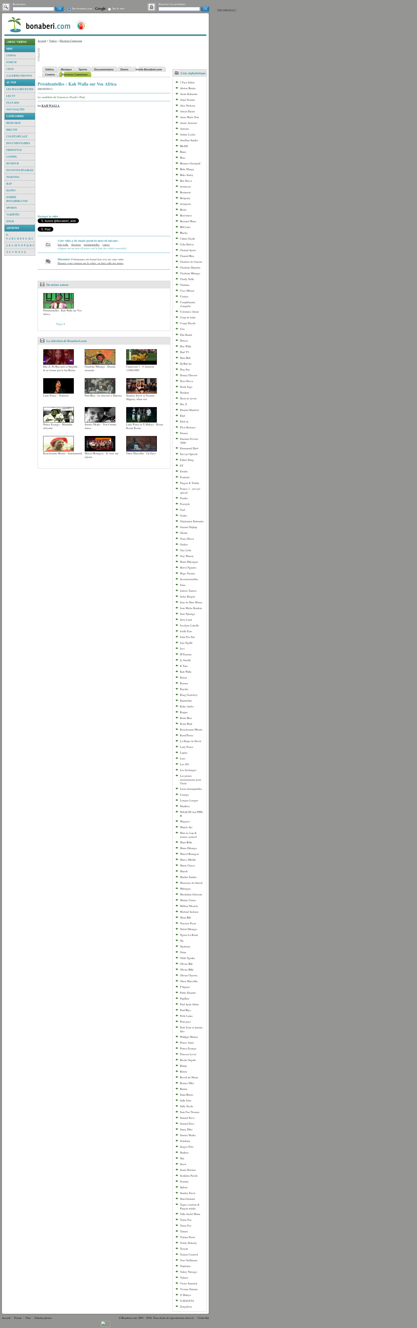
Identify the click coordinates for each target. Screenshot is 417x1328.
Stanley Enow (187, 1193)
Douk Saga (186, 387)
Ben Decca (186, 180)
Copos (11, 55)
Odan (183, 952)
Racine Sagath (188, 1060)
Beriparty (185, 198)
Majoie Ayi (186, 827)
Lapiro (184, 752)
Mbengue (185, 888)
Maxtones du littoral (191, 883)
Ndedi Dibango (188, 929)
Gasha (183, 515)
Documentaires (18, 143)
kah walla (63, 244)
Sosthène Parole (189, 1175)
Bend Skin (13, 123)
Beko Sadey (186, 175)
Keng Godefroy (189, 695)
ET (181, 465)
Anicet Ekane (187, 111)
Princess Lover (188, 1054)
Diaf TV (184, 352)
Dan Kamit (186, 334)
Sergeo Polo (187, 1146)
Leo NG (184, 764)
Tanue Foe (186, 1219)
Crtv (182, 329)
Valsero (184, 1277)
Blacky (184, 233)
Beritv (183, 209)
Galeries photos (19, 76)
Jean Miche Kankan (191, 608)
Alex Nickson (187, 105)
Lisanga (184, 794)
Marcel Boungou (189, 854)
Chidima (184, 285)
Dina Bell (185, 358)
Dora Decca (186, 381)
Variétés (12, 214)
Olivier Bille (187, 969)
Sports (11, 208)
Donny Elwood (188, 375)
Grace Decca (187, 538)
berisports (185, 204)
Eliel (182, 415)
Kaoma (184, 683)
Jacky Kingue (187, 596)
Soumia (184, 1181)
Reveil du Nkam (189, 1077)
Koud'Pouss (186, 735)
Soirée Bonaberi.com (17, 199)
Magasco (185, 821)
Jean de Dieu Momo (191, 602)
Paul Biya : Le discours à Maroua (103, 395)
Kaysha (184, 689)
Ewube (184, 471)
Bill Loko (185, 227)
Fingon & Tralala (189, 483)
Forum (11, 62)
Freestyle (14, 150)
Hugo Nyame (187, 573)
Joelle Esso (186, 631)
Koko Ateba (187, 706)
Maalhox (185, 806)
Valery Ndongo (188, 1272)
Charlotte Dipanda (190, 267)
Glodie (184, 533)
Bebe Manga (187, 169)
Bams (183, 152)
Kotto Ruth (186, 723)
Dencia (184, 340)
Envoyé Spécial (188, 454)
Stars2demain (187, 1199)
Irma (182, 585)
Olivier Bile (186, 964)
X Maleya (185, 1295)
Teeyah (184, 1248)
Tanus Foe (185, 1225)
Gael (182, 509)
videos (106, 244)
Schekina (185, 1141)
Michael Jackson (189, 911)
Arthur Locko (187, 134)
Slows (10, 190)
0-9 (7, 237)
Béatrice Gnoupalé (190, 163)
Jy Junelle (185, 660)
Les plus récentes (19, 89)
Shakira (184, 1152)
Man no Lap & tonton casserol (188, 834)
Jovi (182, 648)
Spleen (184, 1187)
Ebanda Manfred (189, 410)
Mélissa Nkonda (189, 906)
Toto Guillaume (188, 1260)
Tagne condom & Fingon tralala (190, 1206)
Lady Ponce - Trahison (56, 395)
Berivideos (186, 215)
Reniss (183, 1071)
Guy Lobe (185, 550)
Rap (9, 184)
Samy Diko (186, 1129)
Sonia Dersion (188, 1170)
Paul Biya (185, 1010)
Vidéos (53, 40)
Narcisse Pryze (188, 923)
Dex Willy (185, 346)
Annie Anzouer (188, 123)
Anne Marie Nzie (189, 117)
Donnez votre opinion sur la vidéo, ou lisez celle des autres (90, 263)
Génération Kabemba (192, 521)
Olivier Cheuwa (188, 975)
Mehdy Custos (188, 900)
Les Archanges (188, 770)
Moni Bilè (185, 917)
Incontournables (19, 170)
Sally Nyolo (186, 1106)
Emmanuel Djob (189, 448)
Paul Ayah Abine (189, 1004)
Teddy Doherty (188, 1243)
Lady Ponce (186, 747)
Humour (12, 163)
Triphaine (185, 1266)
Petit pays (185, 1021)
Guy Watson (187, 556)
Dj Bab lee (186, 363)
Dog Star (185, 369)
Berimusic (185, 192)
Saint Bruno (186, 1094)
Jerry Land (186, 619)
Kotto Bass (186, 718)
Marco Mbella (188, 859)
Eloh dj (184, 421)
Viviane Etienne (189, 1289)
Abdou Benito (188, 88)
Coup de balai (187, 317)
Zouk (10, 221)
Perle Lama (186, 1016)
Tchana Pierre (187, 1237)
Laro (182, 758)
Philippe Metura (189, 1037)
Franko (184, 498)
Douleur (184, 392)
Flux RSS (12, 103)
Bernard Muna (188, 221)
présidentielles (91, 244)
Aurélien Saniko (189, 140)
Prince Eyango (188, 1048)
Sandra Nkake (188, 1135)
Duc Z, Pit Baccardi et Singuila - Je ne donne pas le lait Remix (61, 368)
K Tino (184, 666)
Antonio (184, 128)
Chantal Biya (187, 256)
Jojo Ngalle (186, 642)
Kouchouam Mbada (191, 729)
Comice (184, 296)
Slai (182, 1158)
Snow (183, 1164)
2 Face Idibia (187, 82)
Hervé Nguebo (188, 567)
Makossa (13, 177)
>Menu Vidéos (16, 42)
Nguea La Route (189, 935)
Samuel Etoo (187, 1123)
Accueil (42, 40)
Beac (182, 157)
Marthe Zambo (188, 877)
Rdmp (183, 1065)
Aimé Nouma (187, 99)
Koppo (184, 712)
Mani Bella (186, 842)
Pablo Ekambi (188, 992)
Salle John (185, 1100)
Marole (184, 871)
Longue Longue (189, 800)
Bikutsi (11, 130)
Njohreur (185, 946)
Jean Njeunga (187, 614)
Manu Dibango (188, 848)
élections (76, 244)
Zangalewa (186, 1306)
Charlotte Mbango (190, 273)
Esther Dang (187, 460)
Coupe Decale (187, 323)
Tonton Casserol (189, 1254)
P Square (185, 987)
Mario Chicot (187, 865)
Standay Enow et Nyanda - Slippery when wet (141, 397)
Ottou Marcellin (189, 981)
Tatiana (184, 1231)
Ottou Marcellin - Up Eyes (141, 453)
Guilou (184, 544)
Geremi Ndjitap (188, 527)
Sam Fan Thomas (189, 1112)
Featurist (184, 477)
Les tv (10, 96)
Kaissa (183, 677)
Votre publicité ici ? (226, 9)
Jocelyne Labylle (189, 625)
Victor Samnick (188, 1283)
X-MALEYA (187, 1300)
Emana (184, 433)
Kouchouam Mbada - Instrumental (62, 453)
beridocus (185, 186)
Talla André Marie (190, 1214)
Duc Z (183, 404)
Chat (10, 69)
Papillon (184, 998)
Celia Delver (187, 244)
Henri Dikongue (189, 561)
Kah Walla (51, 106)
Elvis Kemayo (188, 427)
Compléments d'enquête (187, 304)
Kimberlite (186, 700)
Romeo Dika (187, 1083)
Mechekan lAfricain (191, 894)
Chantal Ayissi (188, 250)
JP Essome (186, 654)
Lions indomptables (191, 789)
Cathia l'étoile (187, 238)
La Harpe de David (190, 741)
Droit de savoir (188, 398)
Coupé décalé (16, 136)
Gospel (11, 157)
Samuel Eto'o (187, 1118)
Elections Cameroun (71, 40)
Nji (181, 940)
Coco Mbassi (187, 290)
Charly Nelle (187, 279)
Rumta (183, 1089)
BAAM (184, 146)
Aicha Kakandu (188, 94)
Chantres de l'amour (191, 261)
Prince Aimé (187, 1042)
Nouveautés (15, 109)
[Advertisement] (19, 328)
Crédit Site (203, 1318)
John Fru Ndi (187, 637)
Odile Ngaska (187, 958)
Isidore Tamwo (188, 590)
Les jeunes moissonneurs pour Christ (190, 779)
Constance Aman (189, 311)
